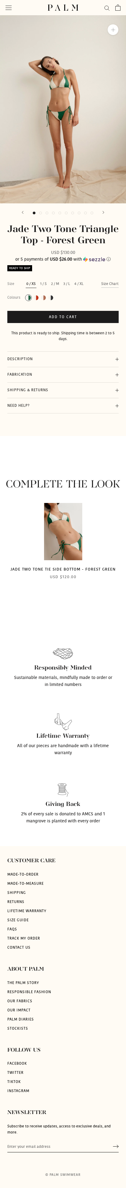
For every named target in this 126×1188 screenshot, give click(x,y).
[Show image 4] (53, 213)
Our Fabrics (19, 1001)
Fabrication (19, 374)
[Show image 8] (79, 213)
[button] (63, 259)
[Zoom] (113, 29)
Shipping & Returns (27, 390)
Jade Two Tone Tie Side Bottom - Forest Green (63, 569)
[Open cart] (117, 8)
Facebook (17, 1063)
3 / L (66, 284)
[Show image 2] (40, 213)
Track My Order (23, 938)
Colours (13, 297)
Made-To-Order (23, 874)
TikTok (14, 1082)
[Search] (107, 7)
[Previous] (23, 212)
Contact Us (19, 947)
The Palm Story (23, 983)
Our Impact (19, 1010)
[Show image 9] (85, 213)
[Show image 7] (72, 213)
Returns (15, 902)
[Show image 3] (47, 213)
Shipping (16, 893)
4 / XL (78, 284)
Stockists (17, 1028)
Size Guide (18, 920)
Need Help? (18, 405)
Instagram (18, 1091)
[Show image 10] (92, 213)
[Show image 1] (34, 213)
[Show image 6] (66, 213)
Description (20, 359)
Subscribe (116, 1146)
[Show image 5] (59, 213)
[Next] (103, 212)
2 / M (55, 284)
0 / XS (31, 284)
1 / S (43, 284)
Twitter (15, 1072)
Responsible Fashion (29, 992)
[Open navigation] (9, 7)
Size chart (110, 284)
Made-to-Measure (25, 883)
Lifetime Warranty (26, 911)
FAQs (12, 929)
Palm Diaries (20, 1019)
